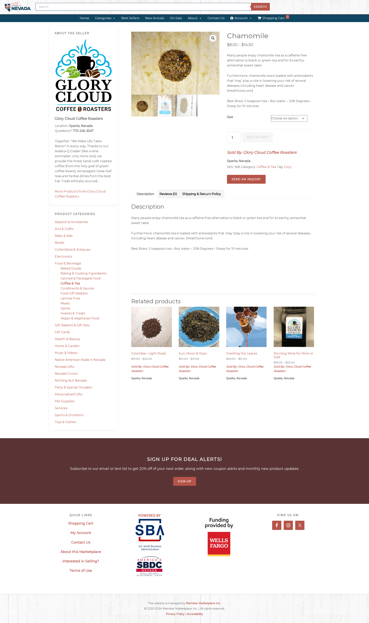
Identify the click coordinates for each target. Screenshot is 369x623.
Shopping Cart (275, 17)
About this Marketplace (81, 552)
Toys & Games (65, 422)
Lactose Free (70, 298)
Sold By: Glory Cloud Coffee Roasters (262, 152)
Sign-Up (184, 481)
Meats (65, 303)
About (193, 18)
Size (230, 117)
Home (84, 18)
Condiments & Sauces (77, 288)
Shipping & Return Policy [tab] (201, 194)
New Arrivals (154, 18)
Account (241, 18)
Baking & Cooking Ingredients (83, 273)
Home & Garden (67, 346)
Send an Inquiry (246, 179)
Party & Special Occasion (73, 387)
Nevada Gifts (64, 367)
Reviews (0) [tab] (168, 194)
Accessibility (195, 614)
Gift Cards (62, 332)
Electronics (63, 256)
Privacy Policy (175, 614)
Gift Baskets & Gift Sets (72, 325)
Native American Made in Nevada (80, 360)
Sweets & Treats (73, 313)
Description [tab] (145, 194)
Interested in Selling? (80, 561)
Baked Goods (71, 268)
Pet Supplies (64, 401)
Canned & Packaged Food (81, 278)
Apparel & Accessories (71, 222)
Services (61, 408)
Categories (103, 18)
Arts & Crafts (64, 229)
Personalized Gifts (68, 394)
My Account (81, 533)
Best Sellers (130, 18)
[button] (212, 38)
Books (59, 243)
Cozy (288, 167)
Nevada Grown (66, 373)
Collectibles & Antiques (72, 249)
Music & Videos (66, 353)
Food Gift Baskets (74, 293)
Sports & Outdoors (69, 415)
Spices (65, 308)
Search (260, 6)
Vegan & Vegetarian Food (80, 318)
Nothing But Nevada (71, 380)
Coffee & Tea (70, 283)
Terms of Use (80, 570)
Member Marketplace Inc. (203, 603)
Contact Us (216, 18)
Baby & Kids (63, 236)
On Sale (176, 18)
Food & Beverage (68, 263)
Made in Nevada (18, 7)
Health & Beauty (67, 339)
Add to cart (257, 137)
